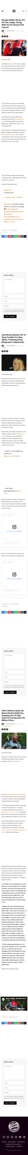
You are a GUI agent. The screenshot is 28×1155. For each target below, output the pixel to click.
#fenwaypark (8, 214)
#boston (20, 212)
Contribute (21, 1142)
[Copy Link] (7, 36)
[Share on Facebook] (3, 36)
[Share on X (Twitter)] (5, 36)
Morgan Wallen (12, 64)
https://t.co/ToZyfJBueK (12, 456)
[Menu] (3, 11)
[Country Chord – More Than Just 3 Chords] (14, 11)
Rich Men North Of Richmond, (16, 794)
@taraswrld (7, 190)
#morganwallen (13, 209)
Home (3, 15)
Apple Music (12, 1142)
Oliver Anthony (13, 1017)
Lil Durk (21, 123)
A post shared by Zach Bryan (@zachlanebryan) (15, 547)
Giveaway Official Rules (13, 1144)
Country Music (7, 726)
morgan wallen (13, 230)
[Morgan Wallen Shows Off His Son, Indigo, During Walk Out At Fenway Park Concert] (14, 48)
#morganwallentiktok (10, 212)
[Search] (23, 11)
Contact (19, 1146)
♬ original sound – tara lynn (13, 197)
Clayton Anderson (10, 30)
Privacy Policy (10, 1146)
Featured (4, 230)
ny (19, 761)
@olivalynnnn (8, 204)
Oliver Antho (15, 761)
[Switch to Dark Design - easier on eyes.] (25, 11)
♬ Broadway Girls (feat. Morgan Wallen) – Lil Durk (13, 219)
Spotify (4, 1142)
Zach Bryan (22, 378)
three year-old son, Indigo (11, 134)
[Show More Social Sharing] (9, 36)
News (6, 15)
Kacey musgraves (14, 603)
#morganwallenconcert (11, 217)
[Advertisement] (14, 4)
